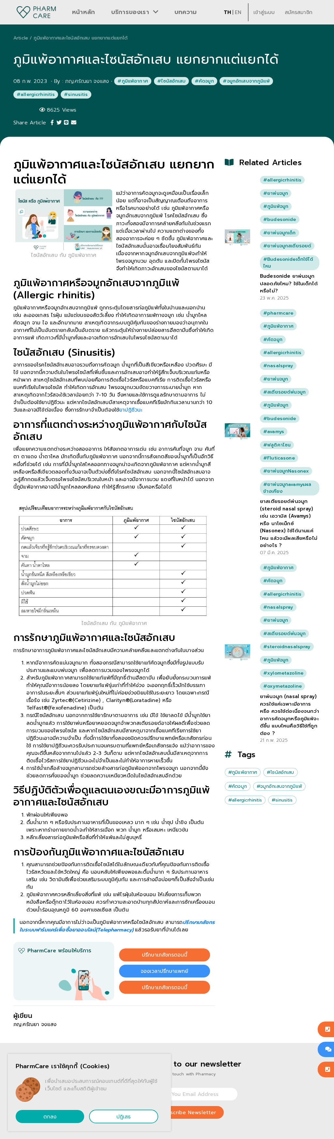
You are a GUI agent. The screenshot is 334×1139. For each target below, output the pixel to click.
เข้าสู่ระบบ (264, 12)
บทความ (186, 12)
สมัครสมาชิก (298, 12)
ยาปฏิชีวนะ (130, 409)
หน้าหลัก (83, 12)
